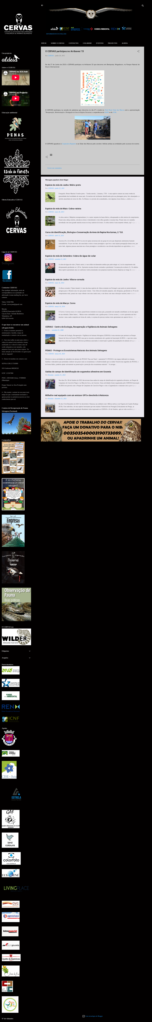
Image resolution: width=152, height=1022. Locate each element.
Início (43, 43)
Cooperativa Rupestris (69, 144)
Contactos (73, 43)
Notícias (63, 160)
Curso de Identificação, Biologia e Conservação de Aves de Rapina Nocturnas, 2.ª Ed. (84, 232)
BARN (107, 112)
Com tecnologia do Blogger (94, 1016)
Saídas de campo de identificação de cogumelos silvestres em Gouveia (78, 371)
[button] (138, 51)
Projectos (112, 43)
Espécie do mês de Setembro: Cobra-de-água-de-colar (70, 256)
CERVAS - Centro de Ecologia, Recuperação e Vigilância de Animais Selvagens (81, 327)
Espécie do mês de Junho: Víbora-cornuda (64, 279)
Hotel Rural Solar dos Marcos (114, 110)
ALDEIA (125, 43)
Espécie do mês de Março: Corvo (60, 303)
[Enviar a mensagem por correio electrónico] (51, 155)
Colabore (87, 43)
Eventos (99, 43)
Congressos (54, 160)
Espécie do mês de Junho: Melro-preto (63, 185)
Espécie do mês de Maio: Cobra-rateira (63, 208)
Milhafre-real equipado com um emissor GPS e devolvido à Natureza (76, 395)
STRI (114, 112)
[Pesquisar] (142, 6)
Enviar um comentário (55, 168)
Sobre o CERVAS (57, 43)
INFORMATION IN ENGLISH (56, 34)
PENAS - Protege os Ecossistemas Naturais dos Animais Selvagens (76, 350)
